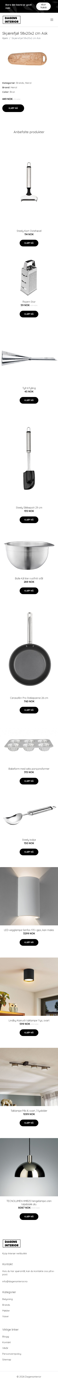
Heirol (28, 82)
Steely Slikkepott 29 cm (29, 507)
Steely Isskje (29, 839)
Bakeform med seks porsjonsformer (29, 768)
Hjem (5, 38)
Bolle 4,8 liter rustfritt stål (29, 578)
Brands (20, 82)
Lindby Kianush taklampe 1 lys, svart (29, 1020)
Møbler (6, 1310)
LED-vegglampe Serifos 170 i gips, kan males (29, 930)
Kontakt (6, 1342)
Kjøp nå (13, 108)
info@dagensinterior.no (15, 1281)
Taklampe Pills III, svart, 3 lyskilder (29, 1110)
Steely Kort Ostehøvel (29, 230)
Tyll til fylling (29, 388)
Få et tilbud (43, 6)
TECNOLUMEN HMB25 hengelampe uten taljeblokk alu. (29, 1202)
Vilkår (5, 1348)
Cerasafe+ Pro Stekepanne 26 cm (29, 697)
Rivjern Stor (29, 301)
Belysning (7, 1299)
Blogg (5, 1336)
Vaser (5, 1316)
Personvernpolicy (11, 1353)
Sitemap (6, 1359)
